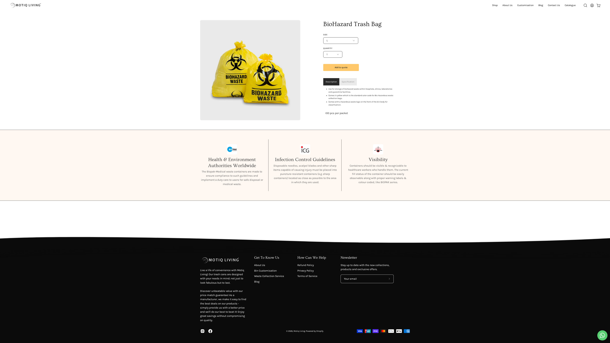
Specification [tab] (348, 82)
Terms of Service (307, 276)
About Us (259, 265)
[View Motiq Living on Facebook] (210, 331)
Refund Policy (305, 265)
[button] (570, 5)
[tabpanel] (359, 101)
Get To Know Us (266, 258)
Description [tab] (331, 82)
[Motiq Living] (25, 5)
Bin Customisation (265, 270)
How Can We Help (311, 258)
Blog (256, 281)
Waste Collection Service (269, 276)
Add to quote (341, 67)
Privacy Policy (305, 270)
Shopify (319, 331)
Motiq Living (299, 331)
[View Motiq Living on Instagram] (202, 331)
